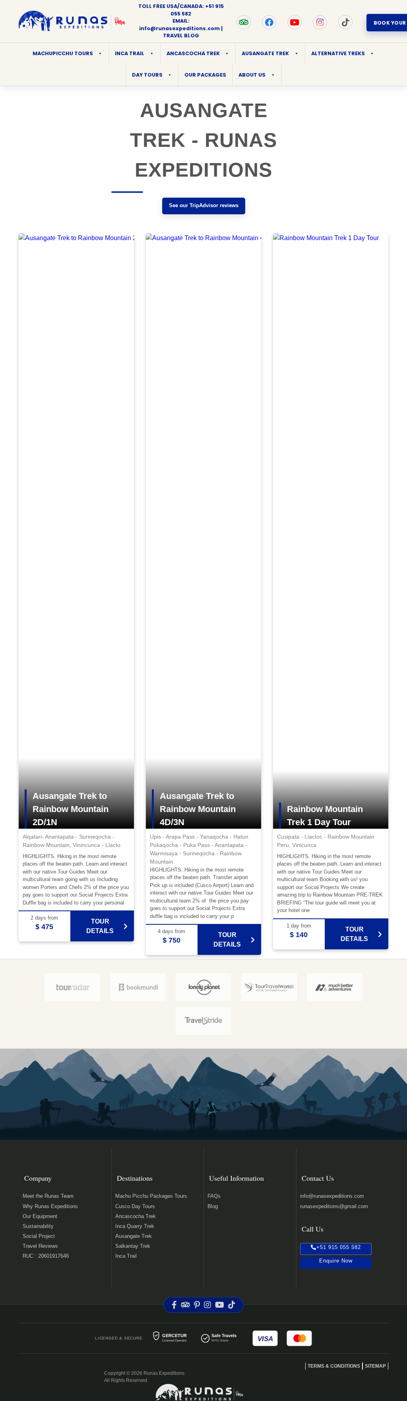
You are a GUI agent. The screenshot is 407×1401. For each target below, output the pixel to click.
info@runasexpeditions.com (179, 28)
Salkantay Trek (132, 1246)
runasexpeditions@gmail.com (334, 1206)
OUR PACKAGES (205, 74)
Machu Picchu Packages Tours (151, 1196)
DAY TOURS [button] (147, 74)
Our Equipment (40, 1216)
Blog (212, 1206)
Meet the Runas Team (48, 1196)
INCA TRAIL (129, 53)
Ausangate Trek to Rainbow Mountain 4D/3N (198, 809)
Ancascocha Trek (135, 1216)
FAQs (214, 1196)
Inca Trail (126, 1256)
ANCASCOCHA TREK (193, 53)
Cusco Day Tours (135, 1206)
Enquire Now (336, 1261)
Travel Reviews (40, 1246)
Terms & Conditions (334, 1366)
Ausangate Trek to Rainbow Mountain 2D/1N (71, 809)
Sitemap (375, 1366)
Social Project (39, 1236)
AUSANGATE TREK (265, 53)
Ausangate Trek (133, 1236)
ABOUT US (252, 74)
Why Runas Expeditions (50, 1206)
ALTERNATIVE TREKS (338, 53)
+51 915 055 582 (338, 1247)
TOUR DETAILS (100, 926)
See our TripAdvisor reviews (203, 205)
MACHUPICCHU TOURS (63, 53)
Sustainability (38, 1226)
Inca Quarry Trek (134, 1226)
